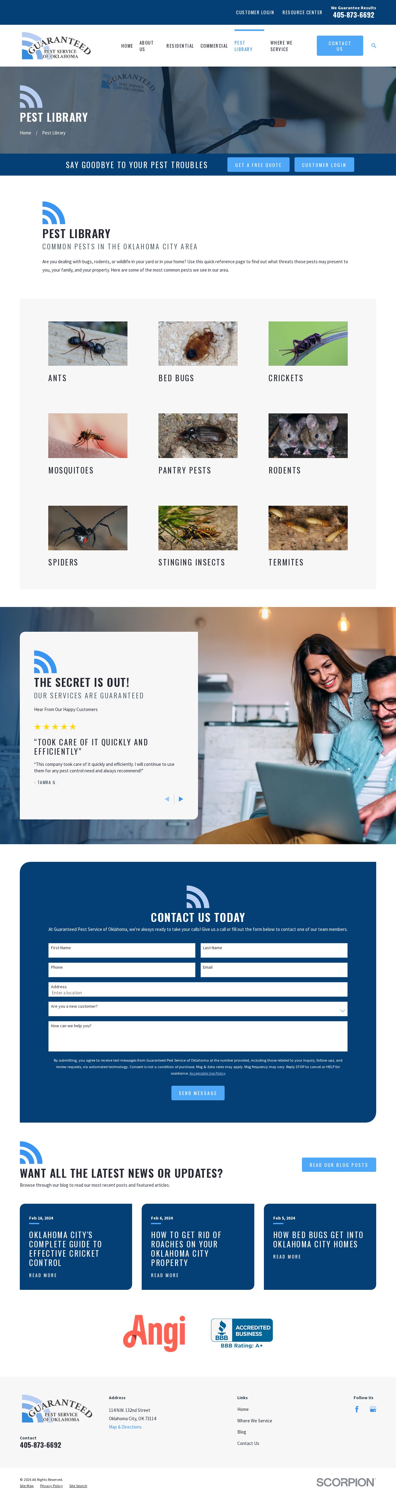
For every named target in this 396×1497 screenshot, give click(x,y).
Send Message (198, 1092)
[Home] (56, 45)
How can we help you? (71, 1025)
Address (59, 986)
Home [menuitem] (127, 45)
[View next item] (181, 799)
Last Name (212, 947)
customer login (324, 164)
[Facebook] (357, 1409)
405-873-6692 (353, 14)
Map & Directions (125, 1427)
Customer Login (255, 12)
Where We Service (254, 1421)
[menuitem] (27, 1486)
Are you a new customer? (74, 1006)
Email (208, 967)
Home (243, 1409)
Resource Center (302, 12)
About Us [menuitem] (147, 45)
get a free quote (258, 164)
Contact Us (340, 46)
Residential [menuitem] (180, 45)
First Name (61, 947)
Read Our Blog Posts (339, 1164)
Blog (241, 1432)
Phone (57, 967)
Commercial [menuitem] (214, 45)
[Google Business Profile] (373, 1409)
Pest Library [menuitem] (244, 45)
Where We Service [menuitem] (281, 45)
